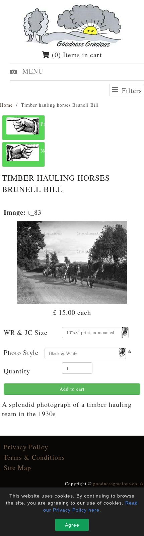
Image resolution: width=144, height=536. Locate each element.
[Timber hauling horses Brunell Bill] (72, 261)
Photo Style (21, 352)
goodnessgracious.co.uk (118, 483)
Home (6, 105)
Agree (72, 525)
